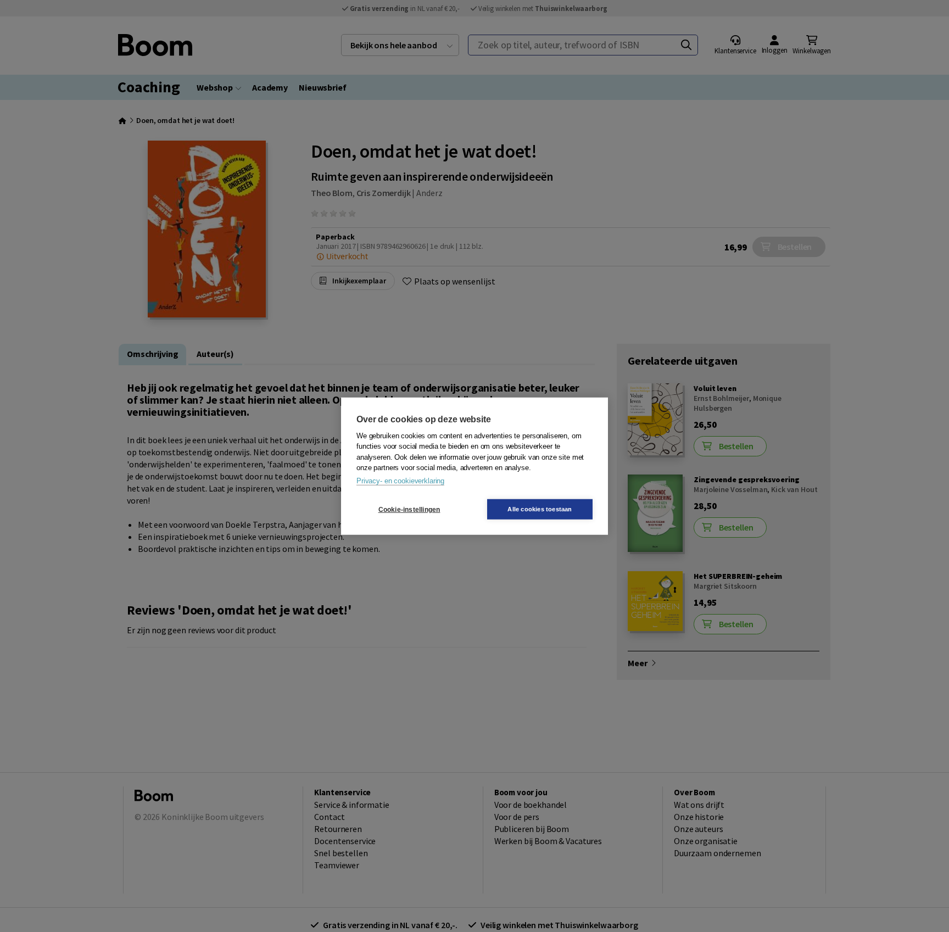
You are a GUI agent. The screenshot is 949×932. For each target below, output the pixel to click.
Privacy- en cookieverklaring (400, 480)
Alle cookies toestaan (539, 509)
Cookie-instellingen (409, 509)
